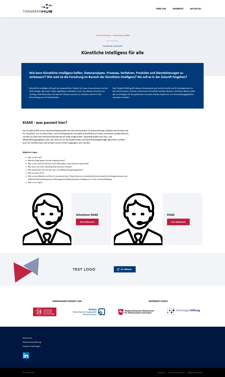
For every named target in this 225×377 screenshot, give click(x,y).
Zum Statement (87, 221)
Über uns (161, 8)
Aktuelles (195, 8)
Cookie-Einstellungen (31, 346)
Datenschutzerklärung (32, 342)
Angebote (178, 8)
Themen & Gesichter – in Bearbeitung (109, 35)
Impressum (27, 337)
